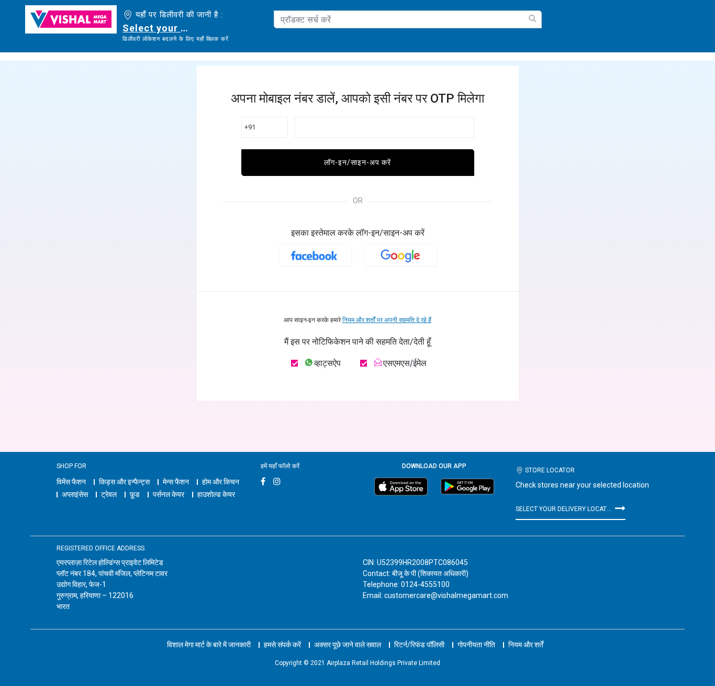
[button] (315, 255)
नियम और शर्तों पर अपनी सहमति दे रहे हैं (386, 320)
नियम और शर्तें (525, 644)
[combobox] (408, 19)
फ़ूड (135, 494)
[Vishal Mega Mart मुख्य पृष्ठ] (71, 19)
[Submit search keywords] (532, 18)
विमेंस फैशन (71, 482)
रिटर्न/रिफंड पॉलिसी (419, 644)
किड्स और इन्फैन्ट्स (124, 482)
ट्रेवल (109, 494)
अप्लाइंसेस (75, 494)
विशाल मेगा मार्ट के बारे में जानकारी (209, 644)
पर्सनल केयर (168, 494)
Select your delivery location (157, 28)
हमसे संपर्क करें (282, 644)
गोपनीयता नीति (476, 644)
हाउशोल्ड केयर (216, 494)
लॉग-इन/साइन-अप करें (357, 162)
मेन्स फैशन (176, 482)
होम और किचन (220, 482)
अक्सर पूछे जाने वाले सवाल (347, 644)
